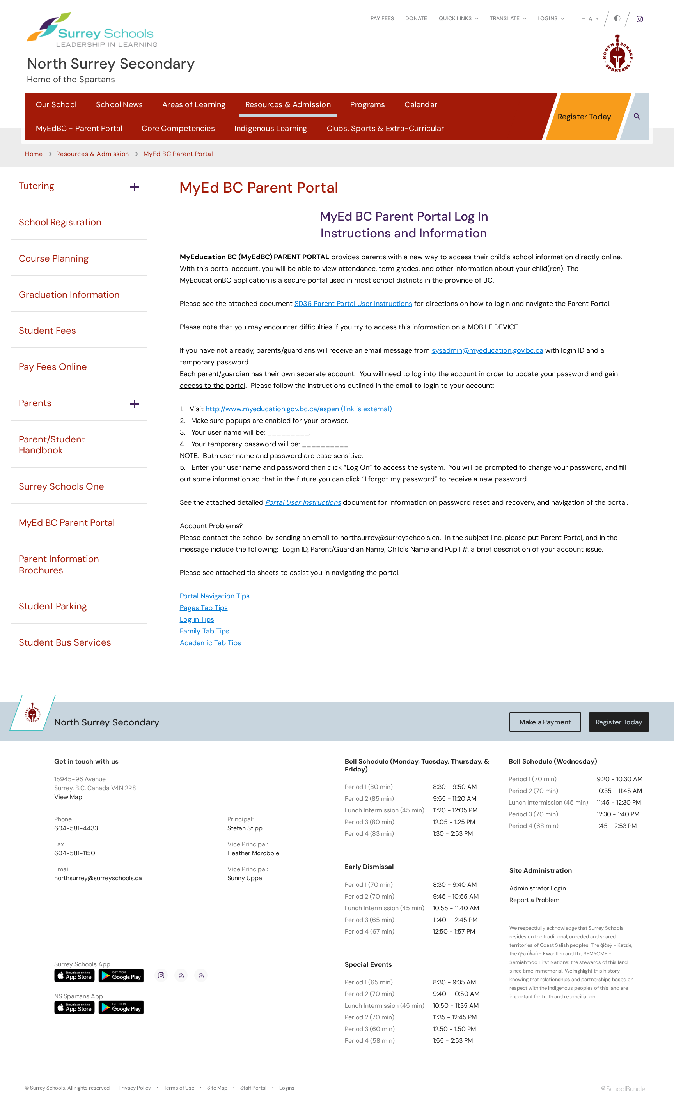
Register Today (585, 116)
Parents (35, 403)
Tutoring (36, 186)
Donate (416, 18)
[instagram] (639, 19)
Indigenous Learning (270, 128)
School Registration (60, 222)
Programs (367, 104)
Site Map (217, 1088)
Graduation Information (69, 294)
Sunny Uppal (245, 878)
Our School (56, 104)
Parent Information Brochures (59, 564)
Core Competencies (178, 128)
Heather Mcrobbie (253, 853)
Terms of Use (179, 1088)
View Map (68, 797)
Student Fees (47, 330)
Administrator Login (537, 888)
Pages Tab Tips (204, 607)
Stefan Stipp (245, 828)
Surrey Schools (47, 1088)
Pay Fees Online (53, 367)
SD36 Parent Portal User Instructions (353, 303)
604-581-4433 (76, 828)
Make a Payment (545, 722)
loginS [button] (547, 18)
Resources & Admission (288, 104)
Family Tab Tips (204, 631)
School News (119, 104)
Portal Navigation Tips (215, 596)
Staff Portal (253, 1088)
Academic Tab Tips (210, 642)
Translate (505, 18)
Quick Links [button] (455, 18)
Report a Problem (534, 900)
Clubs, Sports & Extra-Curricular (385, 128)
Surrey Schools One (61, 486)
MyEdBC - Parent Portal (79, 128)
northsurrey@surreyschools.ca (98, 878)
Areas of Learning (193, 104)
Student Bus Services (65, 642)
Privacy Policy (135, 1088)
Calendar (420, 104)
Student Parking (53, 606)
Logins (286, 1088)
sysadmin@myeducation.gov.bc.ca (487, 350)
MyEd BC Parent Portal (67, 523)
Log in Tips (197, 619)
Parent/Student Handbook (52, 444)
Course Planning (54, 258)
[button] (637, 116)
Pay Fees (382, 18)
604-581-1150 (74, 853)
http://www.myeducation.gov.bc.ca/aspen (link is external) (299, 409)
